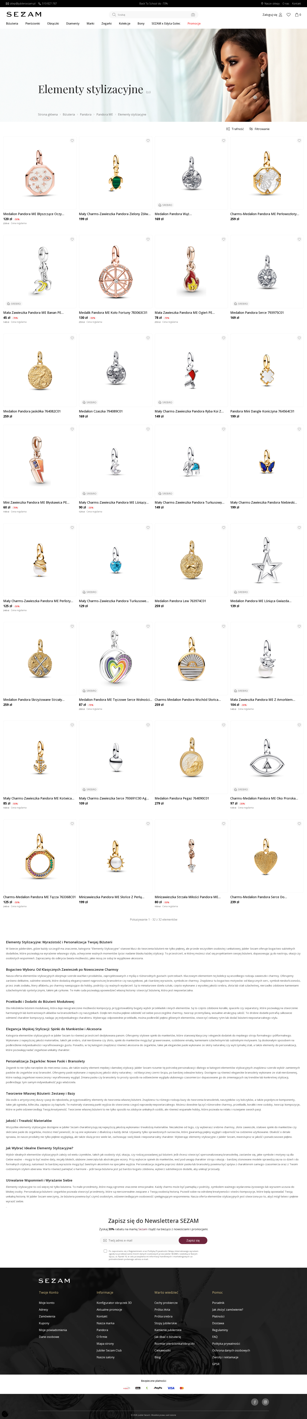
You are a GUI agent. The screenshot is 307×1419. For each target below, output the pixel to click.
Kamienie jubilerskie (168, 1330)
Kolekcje (124, 23)
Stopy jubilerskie (165, 1323)
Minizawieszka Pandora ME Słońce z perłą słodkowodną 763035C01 (110, 897)
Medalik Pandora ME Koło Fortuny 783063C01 (113, 312)
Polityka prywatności (226, 1344)
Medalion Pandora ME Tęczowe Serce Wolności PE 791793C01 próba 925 (114, 700)
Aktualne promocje (109, 1310)
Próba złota (162, 1310)
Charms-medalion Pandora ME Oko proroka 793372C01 (263, 798)
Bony (140, 23)
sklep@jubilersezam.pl (22, 3)
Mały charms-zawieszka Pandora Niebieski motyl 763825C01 (262, 502)
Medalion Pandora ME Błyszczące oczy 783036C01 (32, 214)
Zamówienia (47, 1316)
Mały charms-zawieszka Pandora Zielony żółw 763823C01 (113, 214)
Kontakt (296, 3)
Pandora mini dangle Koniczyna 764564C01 (262, 411)
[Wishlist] (289, 14)
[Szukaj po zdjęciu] (193, 14)
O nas (285, 3)
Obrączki (53, 23)
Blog (157, 1357)
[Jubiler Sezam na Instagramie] (265, 1402)
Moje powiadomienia (53, 1330)
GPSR (215, 1364)
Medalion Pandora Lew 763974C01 (180, 601)
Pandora (102, 1330)
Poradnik (218, 1303)
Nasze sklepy (272, 3)
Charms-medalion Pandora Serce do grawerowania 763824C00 (257, 897)
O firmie (102, 1337)
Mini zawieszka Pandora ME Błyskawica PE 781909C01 (35, 502)
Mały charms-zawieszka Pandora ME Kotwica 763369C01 (37, 798)
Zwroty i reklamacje (225, 1357)
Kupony (44, 1323)
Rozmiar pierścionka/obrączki (174, 1344)
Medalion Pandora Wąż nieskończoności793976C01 (175, 214)
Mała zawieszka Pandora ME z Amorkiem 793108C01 (261, 700)
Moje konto (46, 1303)
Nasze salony (106, 1357)
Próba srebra (163, 1316)
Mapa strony (105, 1344)
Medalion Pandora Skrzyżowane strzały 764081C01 (32, 700)
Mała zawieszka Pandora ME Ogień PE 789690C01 (183, 312)
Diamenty (72, 23)
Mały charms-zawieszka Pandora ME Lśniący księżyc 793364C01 (112, 502)
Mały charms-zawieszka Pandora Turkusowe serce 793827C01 (112, 601)
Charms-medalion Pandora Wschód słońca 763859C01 (186, 700)
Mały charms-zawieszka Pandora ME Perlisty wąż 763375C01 (37, 601)
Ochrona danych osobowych (231, 1350)
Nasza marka (105, 1323)
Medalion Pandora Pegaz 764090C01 (182, 798)
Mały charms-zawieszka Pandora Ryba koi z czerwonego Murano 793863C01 (188, 411)
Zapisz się (193, 1240)
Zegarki (106, 23)
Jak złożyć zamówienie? (227, 1310)
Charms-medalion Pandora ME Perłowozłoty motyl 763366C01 (263, 214)
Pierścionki (32, 23)
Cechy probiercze (166, 1303)
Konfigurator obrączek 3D (114, 1303)
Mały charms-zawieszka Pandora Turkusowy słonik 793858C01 (188, 502)
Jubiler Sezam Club (109, 1350)
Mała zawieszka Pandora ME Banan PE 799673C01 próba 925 (32, 312)
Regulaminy (220, 1330)
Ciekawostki (162, 1350)
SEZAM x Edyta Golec (166, 23)
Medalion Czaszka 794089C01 (101, 411)
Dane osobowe (49, 1337)
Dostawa (218, 1323)
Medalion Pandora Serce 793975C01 (257, 312)
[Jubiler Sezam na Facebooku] (254, 1402)
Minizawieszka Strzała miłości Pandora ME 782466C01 (186, 897)
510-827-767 (49, 3)
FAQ (215, 1337)
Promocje (194, 23)
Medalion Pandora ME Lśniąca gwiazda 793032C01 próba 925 (259, 601)
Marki (90, 23)
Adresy (43, 1310)
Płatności (218, 1316)
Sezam (142, 1229)
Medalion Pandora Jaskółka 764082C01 (32, 411)
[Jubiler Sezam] (24, 16)
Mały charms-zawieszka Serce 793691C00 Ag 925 (112, 798)
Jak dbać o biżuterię (167, 1337)
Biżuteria (12, 23)
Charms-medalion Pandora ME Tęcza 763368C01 (39, 897)
